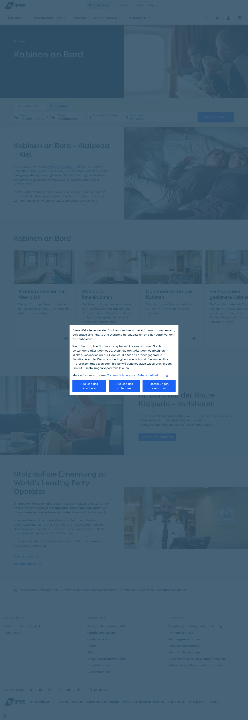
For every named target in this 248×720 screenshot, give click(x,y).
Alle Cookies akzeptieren (89, 386)
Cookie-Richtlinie (118, 375)
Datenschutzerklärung (152, 375)
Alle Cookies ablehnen (124, 386)
